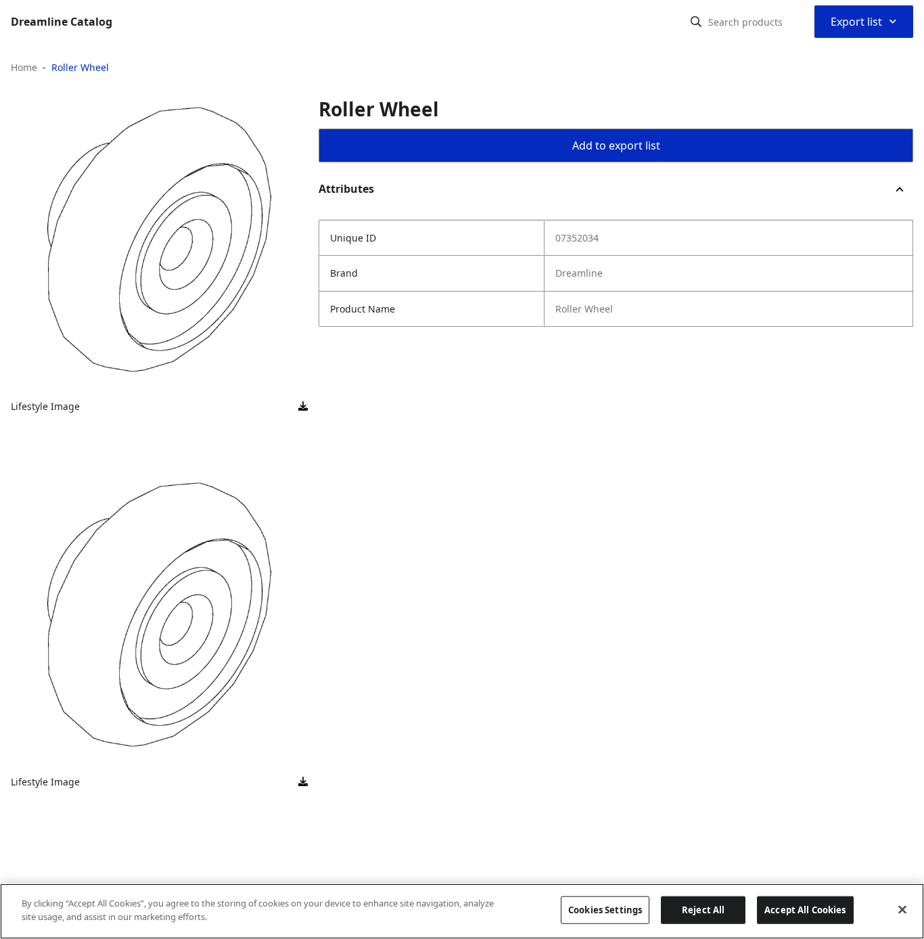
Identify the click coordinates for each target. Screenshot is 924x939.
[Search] (696, 21)
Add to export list (616, 145)
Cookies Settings (605, 910)
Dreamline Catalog (61, 21)
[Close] (902, 909)
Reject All (703, 910)
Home (24, 67)
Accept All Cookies (805, 910)
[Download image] (303, 406)
